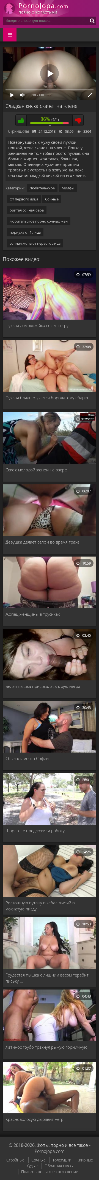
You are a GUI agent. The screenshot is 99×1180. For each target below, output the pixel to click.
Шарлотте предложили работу (35, 830)
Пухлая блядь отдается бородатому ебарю (47, 397)
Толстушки (62, 1160)
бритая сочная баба (27, 210)
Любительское (42, 188)
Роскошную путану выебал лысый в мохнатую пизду (40, 906)
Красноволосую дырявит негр (35, 1119)
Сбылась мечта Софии (27, 758)
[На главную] (36, 8)
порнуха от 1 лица (25, 232)
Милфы (68, 188)
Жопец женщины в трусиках (33, 614)
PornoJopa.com (49, 1151)
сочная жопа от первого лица (35, 243)
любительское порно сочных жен (39, 221)
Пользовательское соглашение (49, 1171)
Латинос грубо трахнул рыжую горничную (46, 1047)
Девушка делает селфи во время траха (42, 542)
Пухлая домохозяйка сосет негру (37, 325)
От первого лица (24, 199)
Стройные (15, 1160)
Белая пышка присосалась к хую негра (43, 686)
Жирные (85, 1160)
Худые (32, 1165)
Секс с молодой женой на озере (36, 469)
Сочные (52, 199)
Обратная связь (59, 1165)
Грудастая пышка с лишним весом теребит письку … (47, 978)
